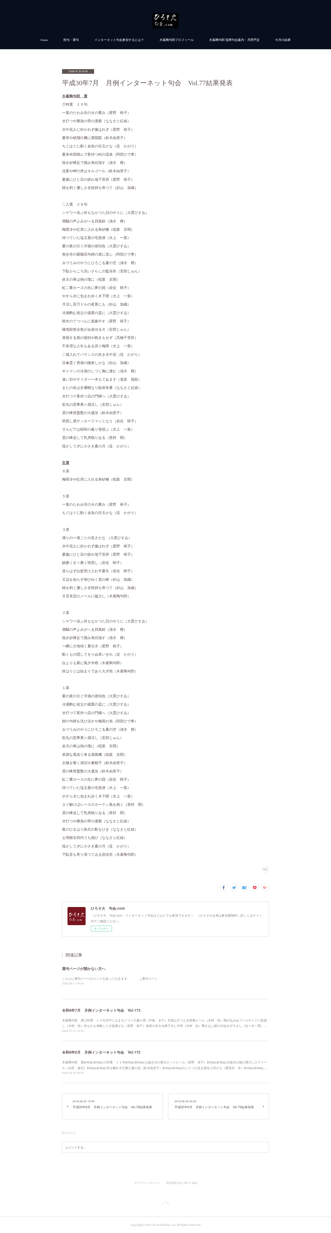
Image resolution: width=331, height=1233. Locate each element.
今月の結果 (283, 40)
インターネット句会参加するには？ (119, 40)
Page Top (165, 1204)
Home (44, 40)
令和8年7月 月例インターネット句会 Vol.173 (101, 1010)
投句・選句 (71, 40)
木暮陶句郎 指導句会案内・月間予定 (234, 40)
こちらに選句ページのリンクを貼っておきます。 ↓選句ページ (109, 978)
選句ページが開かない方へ (84, 968)
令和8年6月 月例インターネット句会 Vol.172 (101, 1052)
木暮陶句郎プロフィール (177, 40)
